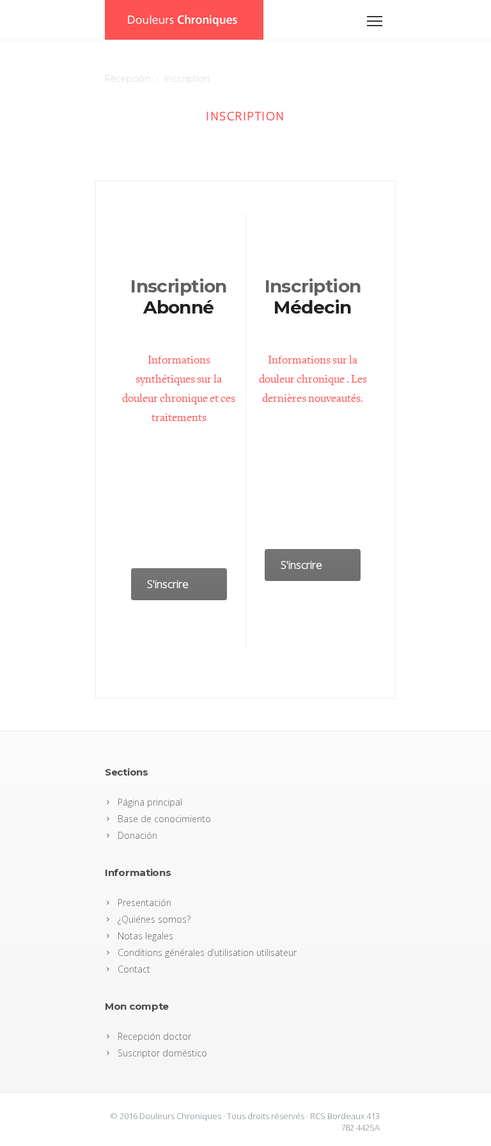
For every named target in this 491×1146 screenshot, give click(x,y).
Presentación (144, 902)
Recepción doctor (154, 1036)
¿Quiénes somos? (154, 919)
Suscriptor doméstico (162, 1053)
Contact (134, 969)
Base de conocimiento (164, 819)
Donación (137, 835)
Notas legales (145, 936)
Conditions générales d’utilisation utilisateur (207, 952)
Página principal (150, 802)
